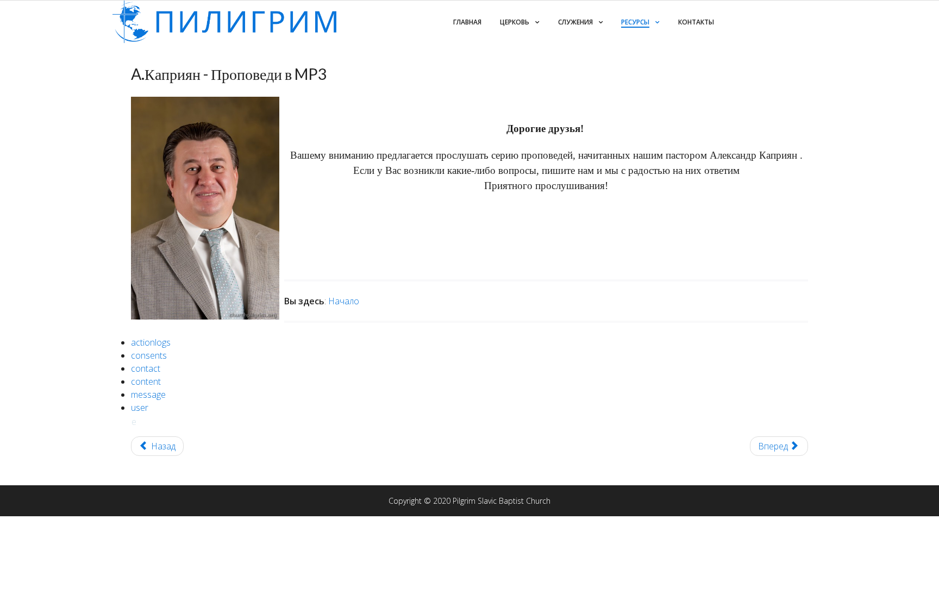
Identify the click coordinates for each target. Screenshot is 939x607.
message (148, 395)
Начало (343, 301)
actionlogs (151, 342)
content (146, 381)
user (139, 408)
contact (145, 368)
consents (149, 355)
